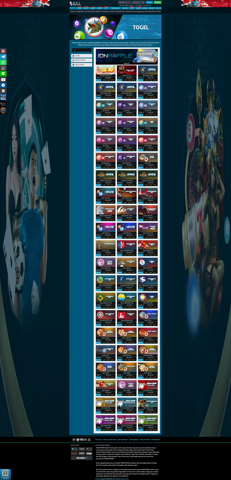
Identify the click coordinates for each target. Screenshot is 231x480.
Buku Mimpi (79, 65)
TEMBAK (138, 8)
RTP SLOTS (98, 439)
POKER (79, 8)
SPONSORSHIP (155, 439)
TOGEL (106, 8)
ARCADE (99, 8)
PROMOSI (151, 8)
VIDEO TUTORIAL (145, 439)
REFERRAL (145, 8)
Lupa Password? (147, 5)
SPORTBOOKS (115, 8)
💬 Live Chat (129, 5)
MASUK (149, 2)
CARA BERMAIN (134, 439)
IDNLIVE (86, 8)
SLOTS (131, 8)
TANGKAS (125, 8)
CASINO (92, 8)
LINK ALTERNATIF (123, 439)
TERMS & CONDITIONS (109, 439)
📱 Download (121, 5)
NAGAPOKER (100, 448)
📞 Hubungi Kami (137, 5)
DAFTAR (157, 2)
